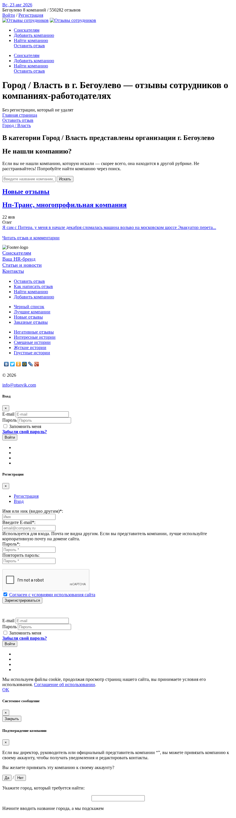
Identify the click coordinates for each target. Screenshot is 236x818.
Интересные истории (35, 337)
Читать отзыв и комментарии (31, 237)
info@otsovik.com (19, 385)
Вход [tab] (19, 501)
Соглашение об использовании (64, 684)
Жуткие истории (30, 347)
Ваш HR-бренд (18, 259)
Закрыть (12, 719)
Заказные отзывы (31, 322)
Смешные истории (32, 342)
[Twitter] (12, 364)
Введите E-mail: (18, 522)
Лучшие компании (32, 311)
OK (5, 689)
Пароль (9, 420)
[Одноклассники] (19, 364)
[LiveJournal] (31, 364)
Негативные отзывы (34, 332)
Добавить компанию (34, 35)
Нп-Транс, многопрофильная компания (64, 205)
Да (7, 778)
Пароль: (11, 543)
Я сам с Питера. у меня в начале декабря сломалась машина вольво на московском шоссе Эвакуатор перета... (109, 227)
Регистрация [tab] (26, 496)
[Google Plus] (37, 364)
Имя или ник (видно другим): (32, 511)
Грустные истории (32, 352)
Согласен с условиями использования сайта (52, 594)
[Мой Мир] (25, 364)
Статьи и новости (22, 265)
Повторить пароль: (20, 555)
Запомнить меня (24, 426)
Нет (20, 778)
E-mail (8, 414)
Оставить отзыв (29, 45)
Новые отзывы (28, 317)
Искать (65, 179)
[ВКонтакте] (6, 364)
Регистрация (30, 15)
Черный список (29, 306)
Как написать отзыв (33, 286)
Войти (8, 15)
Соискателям (26, 30)
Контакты (13, 271)
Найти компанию (31, 40)
